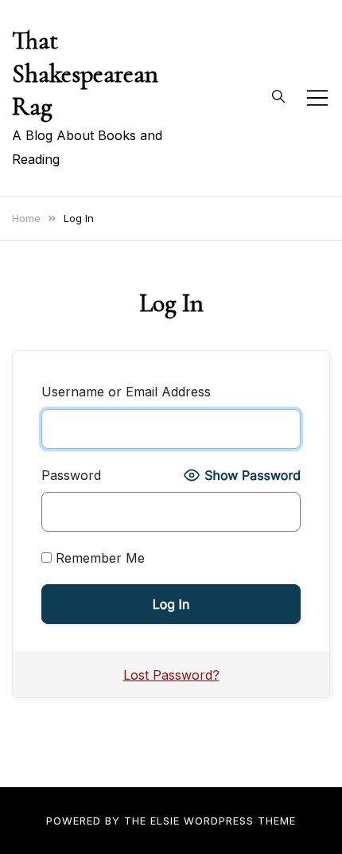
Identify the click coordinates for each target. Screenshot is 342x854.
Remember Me (98, 558)
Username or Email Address (126, 392)
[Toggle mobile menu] (317, 98)
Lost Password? (171, 675)
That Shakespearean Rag (85, 73)
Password (71, 475)
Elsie (165, 820)
